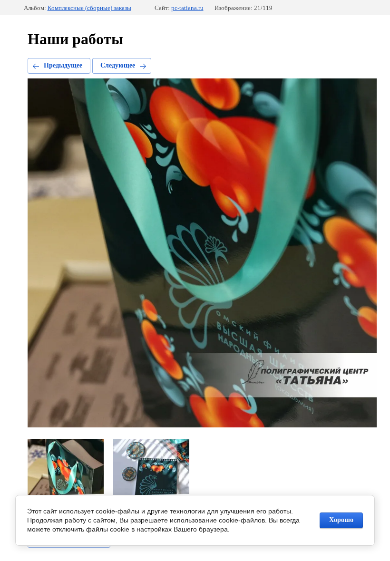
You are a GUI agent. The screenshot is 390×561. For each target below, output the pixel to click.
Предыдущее (63, 65)
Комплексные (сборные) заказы (89, 7)
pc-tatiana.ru (187, 7)
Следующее (117, 65)
